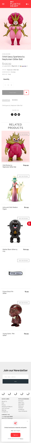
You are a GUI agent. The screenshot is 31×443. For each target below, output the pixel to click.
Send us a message (7, 418)
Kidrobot (20, 401)
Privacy (4, 405)
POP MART (21, 404)
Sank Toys (21, 402)
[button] (15, 66)
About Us (4, 401)
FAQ (3, 403)
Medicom (21, 406)
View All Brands (22, 411)
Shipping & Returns (7, 406)
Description (6, 100)
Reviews (15, 100)
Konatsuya (21, 409)
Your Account (5, 408)
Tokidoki (20, 407)
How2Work (6, 54)
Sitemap (4, 410)
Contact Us (5, 412)
